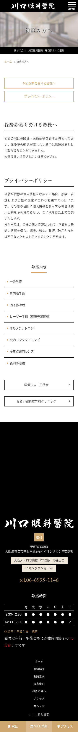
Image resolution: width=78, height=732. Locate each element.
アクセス (67, 726)
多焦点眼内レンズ (22, 351)
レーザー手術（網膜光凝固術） (31, 316)
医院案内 (39, 676)
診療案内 (39, 684)
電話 (15, 726)
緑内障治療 (17, 363)
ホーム (39, 661)
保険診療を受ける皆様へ (39, 83)
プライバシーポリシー (39, 96)
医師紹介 (39, 669)
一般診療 (16, 281)
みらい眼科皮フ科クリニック (36, 401)
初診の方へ (39, 691)
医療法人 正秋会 (36, 384)
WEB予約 (40, 726)
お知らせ (39, 706)
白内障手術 (17, 293)
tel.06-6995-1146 (39, 581)
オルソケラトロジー (23, 328)
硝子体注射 (17, 305)
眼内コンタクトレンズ (25, 339)
